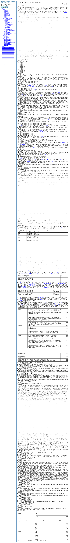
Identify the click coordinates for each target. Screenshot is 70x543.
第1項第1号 (29, 161)
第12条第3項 (32, 285)
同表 (52, 86)
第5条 (21, 55)
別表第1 (33, 86)
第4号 (47, 159)
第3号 (30, 273)
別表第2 (59, 92)
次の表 (36, 227)
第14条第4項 (34, 264)
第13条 (47, 272)
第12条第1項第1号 (24, 273)
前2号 (21, 157)
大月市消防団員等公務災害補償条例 (31, 15)
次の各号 (65, 12)
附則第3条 (21, 300)
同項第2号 (42, 159)
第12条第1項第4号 (23, 144)
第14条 (37, 260)
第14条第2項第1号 (23, 270)
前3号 (21, 125)
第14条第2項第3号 (23, 267)
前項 (21, 19)
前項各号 (34, 147)
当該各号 (46, 40)
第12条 (43, 272)
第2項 (19, 299)
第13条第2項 (46, 287)
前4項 (19, 262)
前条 (52, 48)
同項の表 (41, 299)
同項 (33, 19)
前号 (46, 45)
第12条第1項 (31, 284)
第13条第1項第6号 (36, 273)
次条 (41, 260)
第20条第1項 (22, 213)
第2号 (21, 158)
